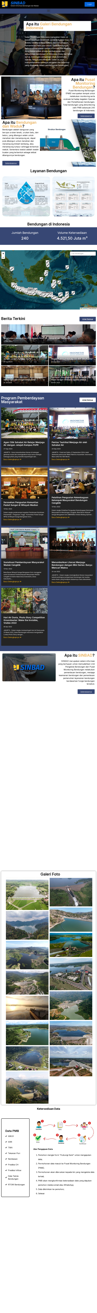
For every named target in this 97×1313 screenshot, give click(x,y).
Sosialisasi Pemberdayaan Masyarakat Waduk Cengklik (24, 563)
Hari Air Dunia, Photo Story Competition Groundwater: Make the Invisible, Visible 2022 (24, 620)
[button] (49, 10)
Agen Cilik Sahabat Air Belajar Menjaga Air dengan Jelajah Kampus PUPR (23, 358)
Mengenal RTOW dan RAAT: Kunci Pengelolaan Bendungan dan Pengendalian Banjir (25, 378)
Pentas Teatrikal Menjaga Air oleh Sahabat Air (72, 359)
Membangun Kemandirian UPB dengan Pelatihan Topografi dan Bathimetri (37, 338)
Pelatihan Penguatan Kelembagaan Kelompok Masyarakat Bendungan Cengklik (70, 500)
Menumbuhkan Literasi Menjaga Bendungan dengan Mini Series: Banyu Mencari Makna (72, 565)
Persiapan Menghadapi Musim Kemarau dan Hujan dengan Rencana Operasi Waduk (71, 378)
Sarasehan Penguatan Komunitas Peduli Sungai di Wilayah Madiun (21, 503)
